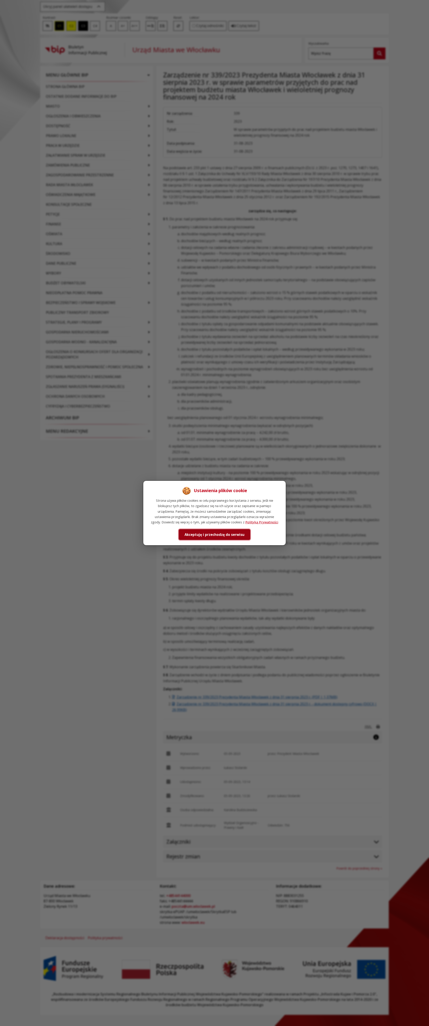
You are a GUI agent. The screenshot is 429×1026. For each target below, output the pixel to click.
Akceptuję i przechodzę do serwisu (214, 534)
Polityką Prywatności (261, 522)
